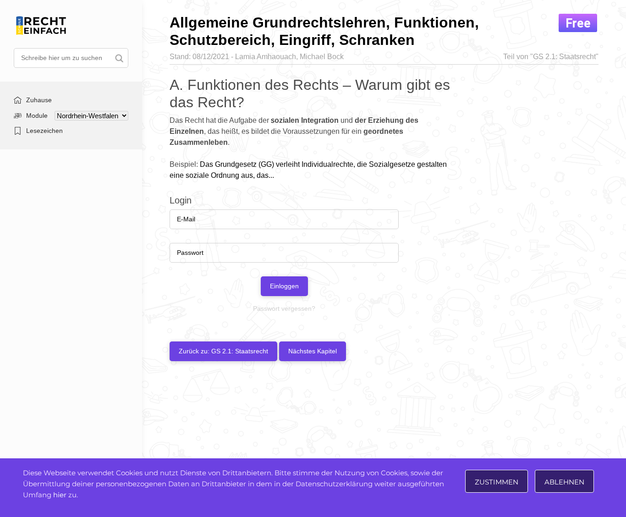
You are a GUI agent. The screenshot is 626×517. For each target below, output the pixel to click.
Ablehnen (564, 482)
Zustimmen (496, 482)
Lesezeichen (44, 130)
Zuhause (39, 100)
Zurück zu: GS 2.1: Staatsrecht (223, 351)
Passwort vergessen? (284, 308)
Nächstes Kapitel (312, 351)
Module (37, 115)
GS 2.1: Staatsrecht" (566, 56)
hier (59, 494)
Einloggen (284, 286)
